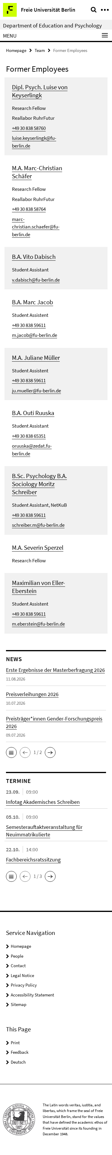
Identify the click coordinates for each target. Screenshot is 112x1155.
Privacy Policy (24, 985)
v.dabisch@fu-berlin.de (36, 280)
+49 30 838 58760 (29, 128)
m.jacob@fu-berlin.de (34, 335)
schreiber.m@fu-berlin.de (38, 525)
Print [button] (15, 1042)
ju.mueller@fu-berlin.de (36, 390)
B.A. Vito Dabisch (34, 257)
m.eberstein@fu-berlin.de (38, 623)
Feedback (19, 1052)
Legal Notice (22, 975)
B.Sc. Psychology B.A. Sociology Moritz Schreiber (39, 484)
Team (40, 50)
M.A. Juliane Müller (36, 358)
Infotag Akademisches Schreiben (43, 801)
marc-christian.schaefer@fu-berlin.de (35, 227)
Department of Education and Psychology (52, 25)
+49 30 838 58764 (29, 209)
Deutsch (18, 1062)
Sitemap (18, 1004)
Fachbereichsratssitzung (33, 859)
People (17, 956)
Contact (18, 965)
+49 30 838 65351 (29, 436)
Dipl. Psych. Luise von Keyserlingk (39, 91)
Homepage (16, 50)
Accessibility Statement (32, 995)
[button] (11, 752)
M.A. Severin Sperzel (37, 547)
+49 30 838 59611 (29, 325)
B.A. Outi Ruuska (33, 413)
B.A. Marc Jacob (32, 302)
